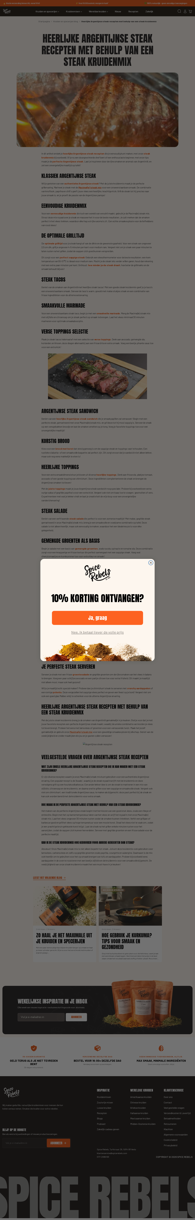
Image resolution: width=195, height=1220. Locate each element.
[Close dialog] (151, 562)
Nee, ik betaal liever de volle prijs (97, 632)
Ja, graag (97, 618)
